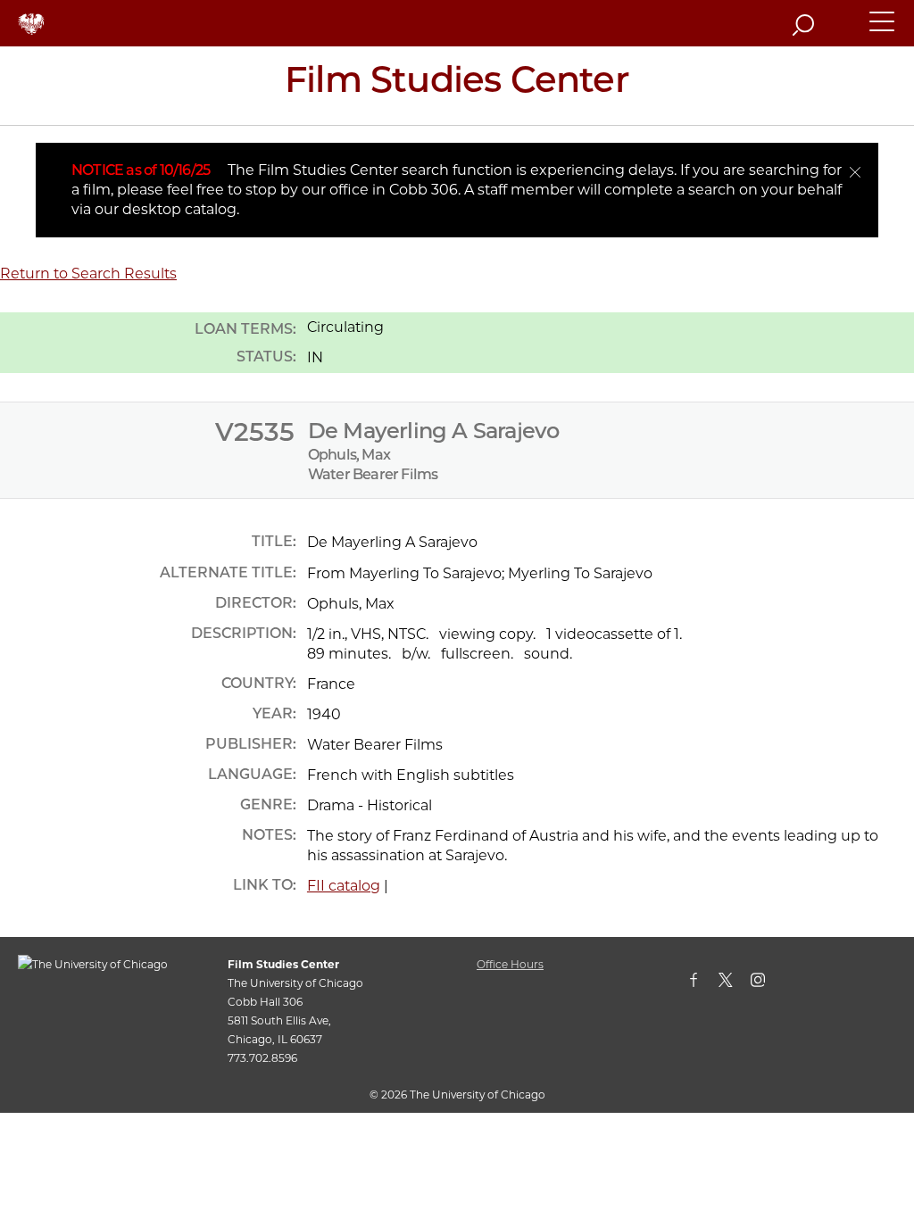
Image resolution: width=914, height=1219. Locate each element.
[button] (882, 29)
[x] (735, 983)
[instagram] (767, 983)
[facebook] (702, 983)
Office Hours (510, 964)
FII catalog (343, 885)
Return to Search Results (88, 273)
